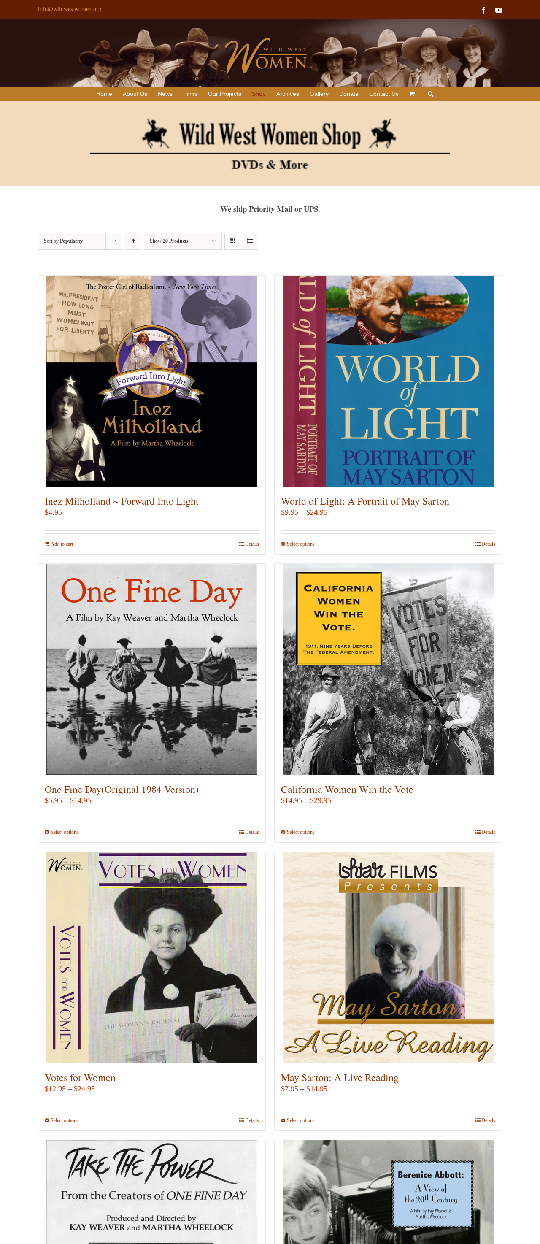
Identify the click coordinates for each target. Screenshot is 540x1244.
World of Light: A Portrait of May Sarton (365, 501)
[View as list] (249, 241)
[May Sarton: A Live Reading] (388, 957)
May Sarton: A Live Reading (340, 1077)
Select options (301, 544)
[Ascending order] (133, 241)
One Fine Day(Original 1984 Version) (122, 789)
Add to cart (62, 544)
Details (252, 544)
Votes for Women (80, 1077)
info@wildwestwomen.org (69, 9)
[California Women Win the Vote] (388, 669)
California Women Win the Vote (347, 789)
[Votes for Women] (151, 957)
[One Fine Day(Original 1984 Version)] (151, 669)
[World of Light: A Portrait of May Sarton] (388, 381)
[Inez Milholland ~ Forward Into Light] (151, 381)
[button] (430, 94)
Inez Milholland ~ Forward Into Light (122, 501)
